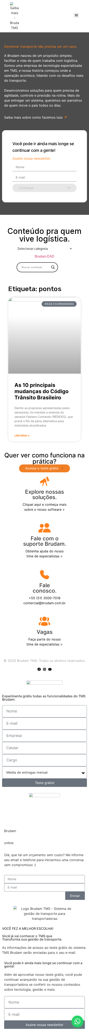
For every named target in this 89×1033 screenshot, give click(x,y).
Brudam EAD (44, 256)
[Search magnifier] (53, 267)
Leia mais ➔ (22, 435)
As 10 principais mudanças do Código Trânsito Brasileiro (41, 391)
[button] (76, 15)
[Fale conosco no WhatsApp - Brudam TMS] (77, 1021)
